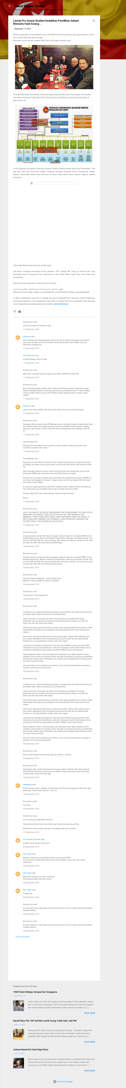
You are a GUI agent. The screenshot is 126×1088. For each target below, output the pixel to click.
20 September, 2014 (31, 847)
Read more (89, 1013)
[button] (93, 21)
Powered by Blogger (64, 1081)
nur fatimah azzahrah (31, 839)
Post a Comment (23, 937)
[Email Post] (19, 312)
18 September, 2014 (31, 546)
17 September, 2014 (31, 329)
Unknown (26, 336)
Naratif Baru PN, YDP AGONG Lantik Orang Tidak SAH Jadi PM (45, 1020)
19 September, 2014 (31, 809)
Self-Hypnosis (28, 355)
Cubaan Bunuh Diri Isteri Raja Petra (30, 1049)
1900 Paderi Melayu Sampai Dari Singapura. (35, 992)
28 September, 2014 (31, 866)
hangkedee (27, 784)
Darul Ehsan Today (29, 6)
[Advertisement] (110, 52)
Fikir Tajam (27, 854)
